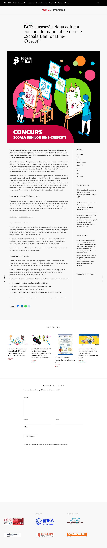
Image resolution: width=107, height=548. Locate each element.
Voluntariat (52, 3)
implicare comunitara (46, 298)
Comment (26, 397)
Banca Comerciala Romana (19, 298)
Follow (98, 3)
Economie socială (41, 3)
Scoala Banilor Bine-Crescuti (58, 298)
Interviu (66, 3)
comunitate (28, 298)
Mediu (15, 3)
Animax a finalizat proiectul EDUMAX (86, 240)
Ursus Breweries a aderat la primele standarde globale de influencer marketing (85, 263)
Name (26, 419)
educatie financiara (36, 298)
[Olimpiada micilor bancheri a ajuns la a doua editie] (65, 344)
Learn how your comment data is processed (56, 444)
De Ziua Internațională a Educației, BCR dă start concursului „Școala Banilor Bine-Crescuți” (17, 352)
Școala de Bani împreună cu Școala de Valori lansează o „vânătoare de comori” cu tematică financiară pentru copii (41, 353)
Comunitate (22, 3)
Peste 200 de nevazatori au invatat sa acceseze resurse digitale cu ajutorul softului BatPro (86, 257)
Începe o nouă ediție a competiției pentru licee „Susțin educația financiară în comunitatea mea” (89, 353)
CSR (5, 3)
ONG (9, 3)
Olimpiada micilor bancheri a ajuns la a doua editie (65, 360)
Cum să (60, 3)
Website (26, 427)
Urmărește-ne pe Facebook (86, 274)
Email (57, 419)
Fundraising (31, 3)
